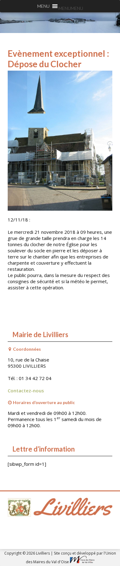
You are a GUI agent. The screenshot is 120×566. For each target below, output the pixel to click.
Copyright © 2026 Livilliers (27, 553)
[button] (70, 8)
